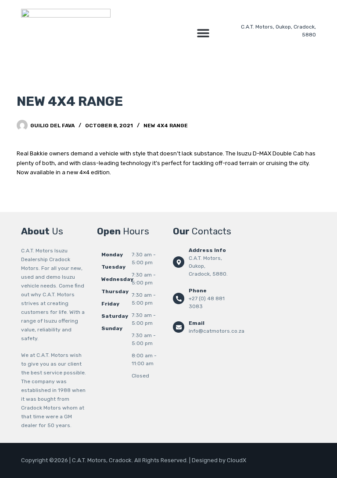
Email (196, 323)
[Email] (178, 327)
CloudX (236, 460)
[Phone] (178, 298)
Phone (198, 291)
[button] (203, 33)
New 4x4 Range (165, 125)
